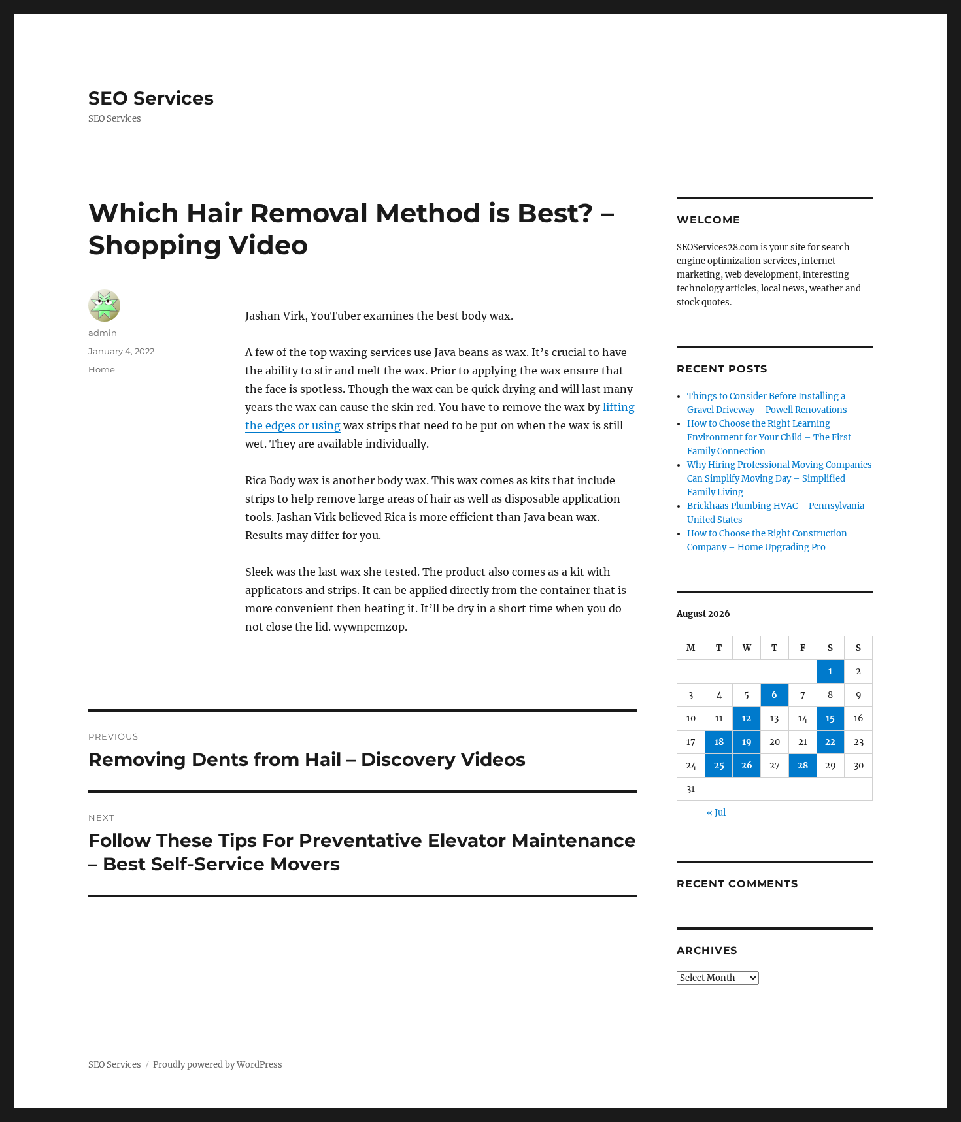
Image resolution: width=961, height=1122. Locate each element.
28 (803, 765)
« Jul (716, 812)
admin (102, 332)
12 (746, 718)
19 (747, 742)
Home (101, 369)
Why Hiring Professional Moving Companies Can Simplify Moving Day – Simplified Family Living (779, 478)
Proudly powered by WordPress (217, 1064)
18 (719, 742)
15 (830, 718)
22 (830, 742)
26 (746, 765)
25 (719, 765)
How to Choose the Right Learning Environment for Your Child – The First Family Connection (769, 437)
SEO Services (151, 98)
